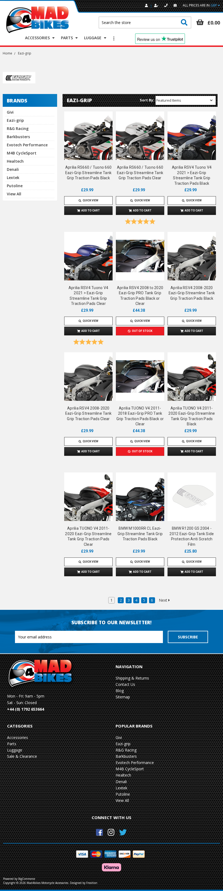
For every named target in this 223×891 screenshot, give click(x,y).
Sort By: (147, 100)
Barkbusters (18, 136)
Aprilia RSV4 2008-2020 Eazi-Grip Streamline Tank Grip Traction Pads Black (192, 293)
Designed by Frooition (83, 883)
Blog (120, 690)
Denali (13, 169)
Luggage (93, 37)
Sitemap (123, 696)
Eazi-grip (15, 120)
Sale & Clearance (22, 756)
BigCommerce (26, 879)
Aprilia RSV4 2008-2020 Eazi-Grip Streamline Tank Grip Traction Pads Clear (88, 413)
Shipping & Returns (132, 678)
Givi (10, 112)
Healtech (15, 161)
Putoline (15, 185)
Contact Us (125, 684)
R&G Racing (18, 128)
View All (14, 193)
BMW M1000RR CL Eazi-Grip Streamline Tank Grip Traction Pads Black (140, 533)
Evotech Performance (27, 144)
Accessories (38, 37)
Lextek (13, 177)
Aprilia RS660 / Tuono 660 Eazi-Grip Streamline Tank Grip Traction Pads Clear (140, 172)
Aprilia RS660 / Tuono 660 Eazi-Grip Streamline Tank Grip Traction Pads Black (88, 172)
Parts (67, 37)
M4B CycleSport (21, 153)
